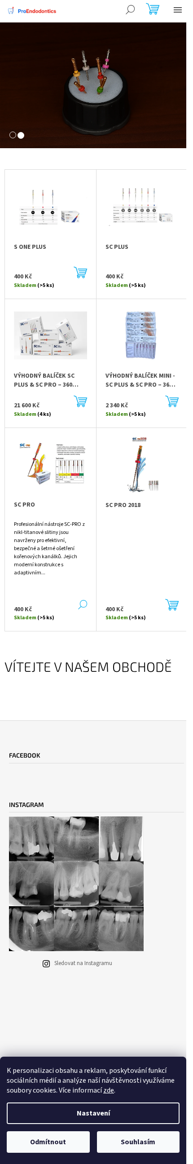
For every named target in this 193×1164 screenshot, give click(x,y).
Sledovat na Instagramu (83, 963)
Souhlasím (138, 1142)
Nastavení (93, 1113)
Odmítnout (48, 1142)
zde (108, 1090)
